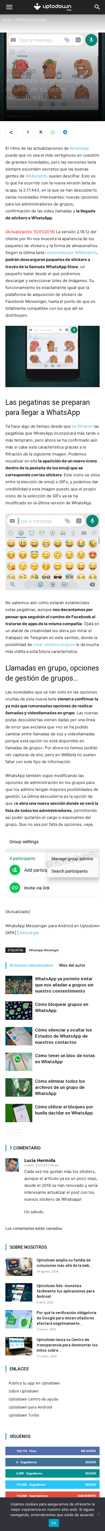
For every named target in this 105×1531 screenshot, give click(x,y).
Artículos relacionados (31, 965)
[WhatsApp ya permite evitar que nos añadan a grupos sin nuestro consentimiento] (18, 985)
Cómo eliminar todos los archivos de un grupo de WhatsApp (60, 1087)
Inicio (6, 19)
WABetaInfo (37, 176)
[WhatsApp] (52, 132)
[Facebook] (27, 132)
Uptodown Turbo (24, 1415)
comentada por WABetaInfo (71, 252)
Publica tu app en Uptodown (34, 1383)
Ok (53, 1523)
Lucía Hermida (39, 1160)
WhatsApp (79, 148)
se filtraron (82, 426)
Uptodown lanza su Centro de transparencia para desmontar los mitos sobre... (67, 1345)
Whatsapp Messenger (44, 950)
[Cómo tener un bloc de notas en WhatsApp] (18, 1062)
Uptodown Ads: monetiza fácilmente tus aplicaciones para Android (65, 1291)
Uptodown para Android (30, 1407)
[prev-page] (8, 1132)
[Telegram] (65, 132)
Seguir (90, 1462)
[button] (9, 7)
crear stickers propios (54, 644)
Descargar (29, 932)
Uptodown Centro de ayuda (33, 1399)
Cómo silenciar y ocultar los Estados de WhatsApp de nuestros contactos (63, 1036)
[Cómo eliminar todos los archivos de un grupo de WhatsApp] (18, 1087)
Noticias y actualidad (31, 19)
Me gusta (88, 1451)
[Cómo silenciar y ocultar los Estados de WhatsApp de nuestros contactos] (18, 1036)
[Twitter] (40, 132)
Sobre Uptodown (24, 1391)
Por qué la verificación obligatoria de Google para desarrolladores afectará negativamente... (66, 1318)
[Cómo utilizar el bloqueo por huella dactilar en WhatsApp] (18, 1113)
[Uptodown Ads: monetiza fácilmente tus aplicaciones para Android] (18, 1292)
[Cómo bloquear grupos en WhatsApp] (18, 1010)
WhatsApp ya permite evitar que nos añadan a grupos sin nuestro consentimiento (64, 985)
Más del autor (72, 965)
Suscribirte (87, 1496)
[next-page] (17, 1132)
